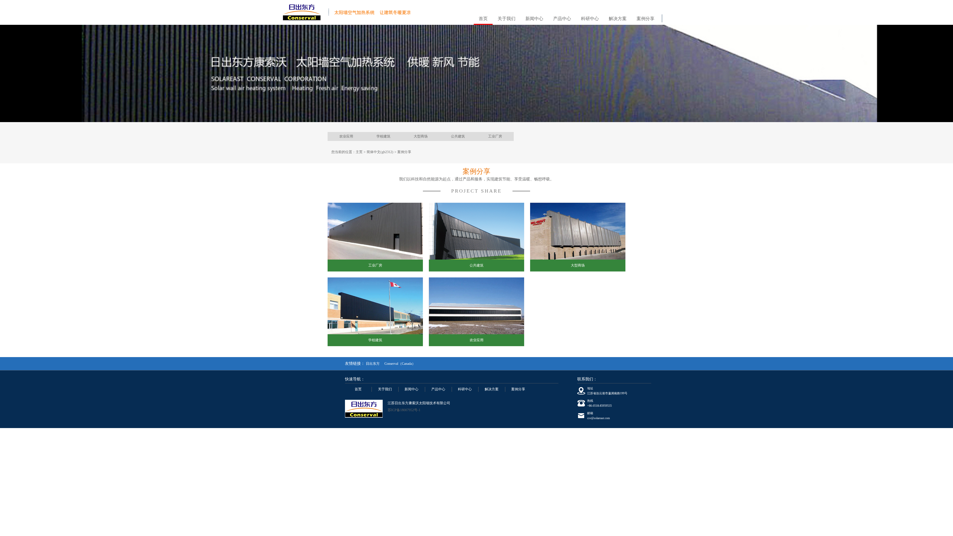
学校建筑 (383, 136)
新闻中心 (534, 18)
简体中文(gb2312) (380, 152)
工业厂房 (495, 136)
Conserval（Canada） (399, 364)
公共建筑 (458, 136)
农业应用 (346, 136)
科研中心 (590, 18)
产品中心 (562, 18)
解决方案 (618, 18)
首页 (483, 18)
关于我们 (506, 18)
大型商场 (421, 136)
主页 (359, 152)
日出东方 (373, 364)
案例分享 (645, 18)
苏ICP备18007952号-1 (404, 410)
